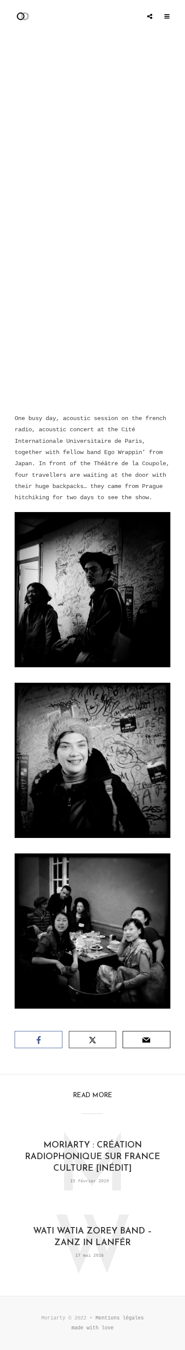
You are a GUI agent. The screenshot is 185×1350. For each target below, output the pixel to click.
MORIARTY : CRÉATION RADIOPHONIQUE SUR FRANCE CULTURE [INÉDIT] (92, 1157)
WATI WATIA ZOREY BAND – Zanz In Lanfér (92, 1237)
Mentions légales (120, 1318)
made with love (92, 1328)
